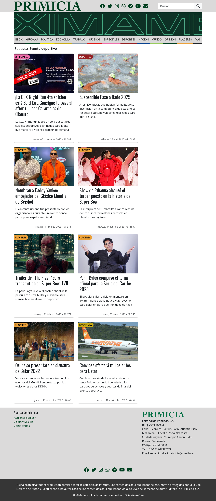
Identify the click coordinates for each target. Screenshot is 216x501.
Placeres (185, 39)
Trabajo (79, 39)
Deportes (129, 39)
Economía (63, 39)
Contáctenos (22, 426)
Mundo (157, 39)
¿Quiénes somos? (25, 418)
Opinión (170, 39)
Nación (144, 39)
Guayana (32, 39)
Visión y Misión (23, 422)
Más (198, 39)
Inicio (19, 39)
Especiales (111, 39)
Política (47, 39)
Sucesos (94, 39)
